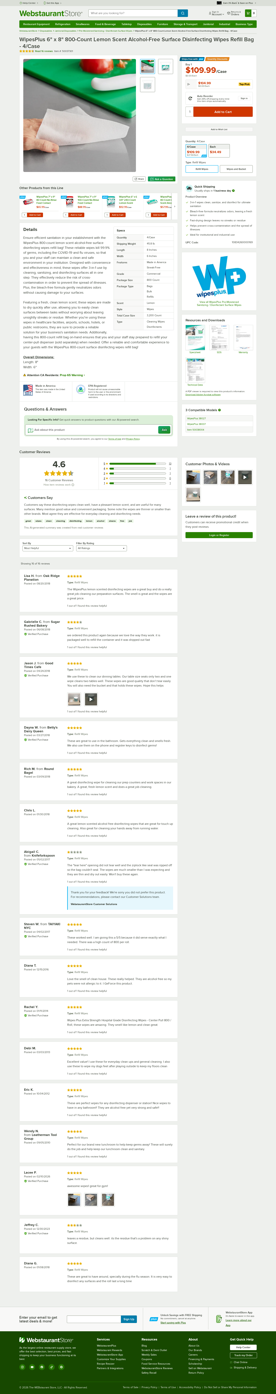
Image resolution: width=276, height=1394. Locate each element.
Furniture (162, 24)
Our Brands (195, 1350)
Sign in (244, 98)
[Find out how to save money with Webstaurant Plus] (23, 197)
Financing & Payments (201, 1359)
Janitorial (208, 24)
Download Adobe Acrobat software (203, 394)
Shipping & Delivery (245, 1367)
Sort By (27, 543)
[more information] (233, 190)
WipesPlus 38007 (196, 424)
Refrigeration (62, 24)
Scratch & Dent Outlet (154, 1350)
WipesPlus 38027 (196, 418)
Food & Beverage (105, 24)
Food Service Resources (156, 1363)
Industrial (224, 24)
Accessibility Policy (190, 1387)
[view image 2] (210, 477)
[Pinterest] (61, 1367)
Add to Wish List (219, 129)
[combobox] (133, 13)
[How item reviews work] (72, 485)
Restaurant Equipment (36, 24)
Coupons (147, 1359)
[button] (147, 66)
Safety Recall (149, 1372)
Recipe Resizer (106, 1363)
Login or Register (219, 535)
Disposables (144, 24)
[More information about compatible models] (219, 410)
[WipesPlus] (219, 277)
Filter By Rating (85, 543)
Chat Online (240, 1362)
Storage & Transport (185, 24)
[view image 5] (193, 494)
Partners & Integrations (110, 1368)
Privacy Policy (133, 439)
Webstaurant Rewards (109, 1350)
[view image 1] (193, 477)
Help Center (29, 3)
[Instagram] (22, 1367)
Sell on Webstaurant (200, 1368)
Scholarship (195, 1363)
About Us (194, 1345)
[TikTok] (52, 1367)
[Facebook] (42, 1367)
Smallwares (83, 24)
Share (141, 179)
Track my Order (243, 1355)
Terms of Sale (130, 1387)
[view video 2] (91, 699)
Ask (164, 430)
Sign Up (129, 1319)
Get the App (53, 3)
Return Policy (196, 1372)
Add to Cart (35, 215)
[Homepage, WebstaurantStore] (50, 13)
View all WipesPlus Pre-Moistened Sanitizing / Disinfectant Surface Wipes (219, 303)
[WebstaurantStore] (50, 1340)
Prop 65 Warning (71, 375)
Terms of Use (114, 439)
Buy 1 (189, 64)
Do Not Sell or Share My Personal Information (230, 1387)
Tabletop (126, 24)
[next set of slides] (175, 206)
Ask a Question (164, 179)
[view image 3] (227, 477)
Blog (144, 1345)
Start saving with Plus (173, 1322)
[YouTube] (32, 1367)
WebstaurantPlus (106, 1345)
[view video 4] (245, 477)
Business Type (244, 24)
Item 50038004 (195, 430)
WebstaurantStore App (110, 1354)
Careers (193, 1354)
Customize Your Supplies (111, 1359)
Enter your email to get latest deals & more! (38, 1319)
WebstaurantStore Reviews (157, 1368)
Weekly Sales (149, 1354)
